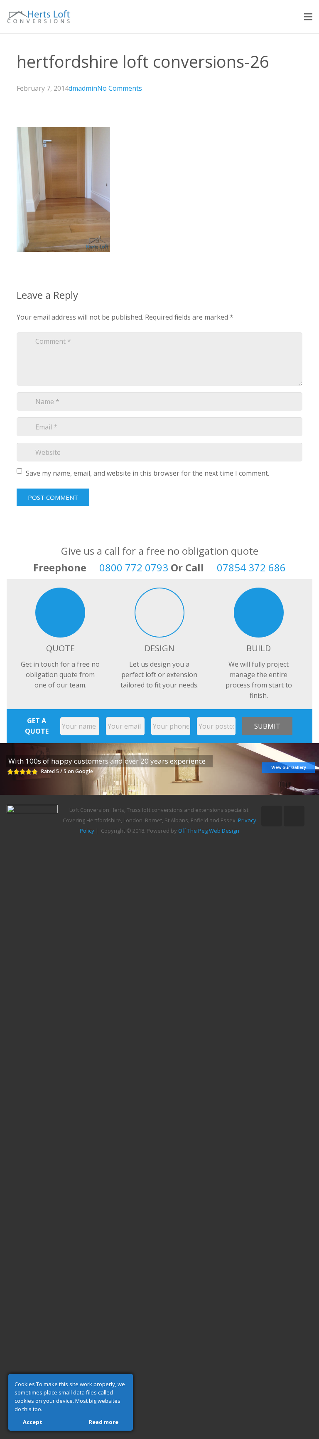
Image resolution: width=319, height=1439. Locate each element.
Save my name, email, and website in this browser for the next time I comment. (147, 473)
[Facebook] (294, 816)
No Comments (119, 88)
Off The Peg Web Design (208, 830)
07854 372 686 (251, 567)
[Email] (271, 816)
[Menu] (308, 16)
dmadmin (83, 88)
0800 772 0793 (133, 567)
